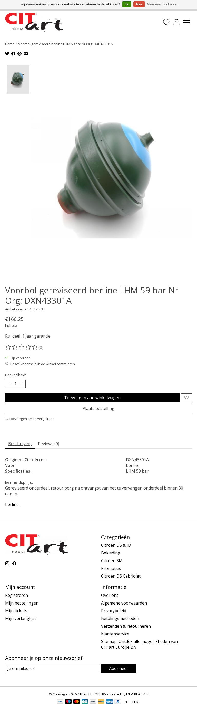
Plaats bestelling (98, 408)
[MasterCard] (76, 702)
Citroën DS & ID (116, 545)
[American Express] (109, 702)
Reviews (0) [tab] (48, 443)
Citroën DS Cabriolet (121, 576)
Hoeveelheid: (15, 374)
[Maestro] (68, 702)
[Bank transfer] (93, 702)
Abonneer (118, 668)
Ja (127, 4)
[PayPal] (101, 702)
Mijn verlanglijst (20, 618)
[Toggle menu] (187, 22)
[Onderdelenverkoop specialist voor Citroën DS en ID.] (34, 22)
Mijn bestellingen (21, 603)
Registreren (16, 595)
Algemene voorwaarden (124, 603)
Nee (139, 4)
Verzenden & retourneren (126, 626)
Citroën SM (112, 560)
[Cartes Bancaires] (85, 702)
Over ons (110, 595)
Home (9, 44)
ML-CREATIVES (137, 694)
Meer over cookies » (162, 4)
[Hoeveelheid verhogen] (20, 383)
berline (12, 504)
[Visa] (60, 702)
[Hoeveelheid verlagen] (10, 383)
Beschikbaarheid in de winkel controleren (42, 364)
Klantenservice (115, 634)
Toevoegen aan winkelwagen (92, 397)
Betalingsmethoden (120, 618)
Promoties (111, 568)
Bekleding (110, 553)
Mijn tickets (16, 610)
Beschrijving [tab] (20, 443)
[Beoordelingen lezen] (21, 347)
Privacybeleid (113, 610)
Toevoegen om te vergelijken (32, 418)
